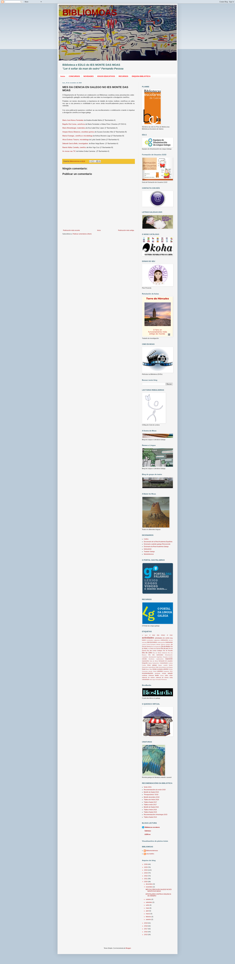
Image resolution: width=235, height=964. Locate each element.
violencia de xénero (162, 677)
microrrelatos (162, 667)
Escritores (151, 659)
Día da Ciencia (146, 646)
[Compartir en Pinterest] (99, 161)
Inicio (62, 76)
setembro (149, 902)
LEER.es (148, 834)
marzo (148, 914)
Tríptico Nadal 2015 (150, 812)
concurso (169, 642)
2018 (146, 926)
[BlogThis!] (92, 161)
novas (155, 669)
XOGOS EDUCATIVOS (106, 76)
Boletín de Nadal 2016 (151, 807)
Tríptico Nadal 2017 (150, 802)
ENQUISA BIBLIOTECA (141, 76)
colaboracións (161, 642)
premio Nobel (153, 671)
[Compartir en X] (95, 161)
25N (158, 635)
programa (166, 671)
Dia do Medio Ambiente (160, 652)
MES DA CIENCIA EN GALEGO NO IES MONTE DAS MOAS (159, 890)
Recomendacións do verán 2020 (155, 790)
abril (147, 911)
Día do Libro (147, 653)
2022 (146, 876)
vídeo (171, 675)
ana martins (150, 854)
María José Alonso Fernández (73, 120)
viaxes (162, 675)
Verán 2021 (148, 787)
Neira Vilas (149, 669)
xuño (148, 905)
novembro (149, 887)
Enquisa (165, 657)
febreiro (148, 917)
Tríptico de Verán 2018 (151, 799)
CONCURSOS (74, 76)
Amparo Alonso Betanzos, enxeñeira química (78, 132)
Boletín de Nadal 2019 (151, 792)
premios (160, 671)
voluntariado (145, 679)
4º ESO (170, 635)
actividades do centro (162, 638)
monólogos (169, 667)
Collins (146, 539)
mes (157, 667)
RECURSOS (123, 76)
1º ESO (152, 635)
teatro (157, 675)
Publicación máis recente (71, 230)
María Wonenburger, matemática (73, 128)
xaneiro (148, 919)
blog (171, 638)
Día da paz (164, 648)
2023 (146, 873)
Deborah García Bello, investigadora (75, 143)
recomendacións (147, 673)
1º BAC (144, 635)
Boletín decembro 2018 (151, 797)
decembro (149, 884)
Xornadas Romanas (161, 679)
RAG (171, 671)
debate (158, 644)
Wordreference (149, 554)
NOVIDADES (88, 76)
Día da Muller (165, 646)
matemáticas (151, 667)
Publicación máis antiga (126, 230)
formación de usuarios (166, 661)
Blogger (128, 948)
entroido (144, 659)
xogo (153, 679)
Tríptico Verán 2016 (150, 810)
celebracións (164, 640)
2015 (146, 934)
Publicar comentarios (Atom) (82, 234)
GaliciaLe (148, 831)
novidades (160, 669)
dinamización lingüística (155, 657)
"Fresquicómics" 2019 (151, 794)
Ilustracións (156, 663)
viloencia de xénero (148, 677)
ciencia (171, 640)
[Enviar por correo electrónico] (90, 161)
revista (164, 673)
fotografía (145, 663)
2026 (146, 864)
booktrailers (150, 640)
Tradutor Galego (149, 551)
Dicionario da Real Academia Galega (156, 546)
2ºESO (163, 635)
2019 (146, 923)
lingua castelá (162, 665)
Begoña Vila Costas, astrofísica (73, 124)
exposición (169, 659)
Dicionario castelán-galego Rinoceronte (157, 544)
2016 (146, 932)
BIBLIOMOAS (89, 12)
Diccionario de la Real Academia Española (158, 542)
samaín (170, 673)
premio (166, 669)
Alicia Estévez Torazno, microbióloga (75, 139)
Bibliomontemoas (152, 850)
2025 (146, 867)
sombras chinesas (148, 675)
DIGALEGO (147, 549)
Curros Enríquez (151, 644)
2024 (146, 870)
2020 (146, 881)
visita (171, 677)
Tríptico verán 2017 (150, 804)
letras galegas (152, 665)
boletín (144, 640)
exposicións (145, 661)
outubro (148, 899)
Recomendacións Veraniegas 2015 (155, 814)
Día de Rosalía (168, 650)
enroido (170, 657)
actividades (148, 637)
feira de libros (154, 661)
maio (148, 908)
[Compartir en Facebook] (97, 161)
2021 (146, 879)
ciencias (144, 642)
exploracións (159, 659)
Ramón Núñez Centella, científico (74, 147)
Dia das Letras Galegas (154, 650)
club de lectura (152, 642)
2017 (146, 929)
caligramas (157, 640)
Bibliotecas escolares (152, 827)
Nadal (143, 669)
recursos (157, 673)
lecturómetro (164, 663)
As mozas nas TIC (69, 151)
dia (172, 644)
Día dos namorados (155, 655)
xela (151, 679)
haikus (150, 663)
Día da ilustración (156, 646)
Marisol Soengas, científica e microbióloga (77, 136)
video (166, 675)
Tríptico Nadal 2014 (150, 817)
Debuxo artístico (165, 644)
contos (144, 644)
